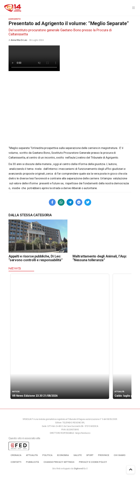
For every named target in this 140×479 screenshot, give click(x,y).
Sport (89, 455)
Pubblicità (32, 462)
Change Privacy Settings (59, 462)
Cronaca (16, 455)
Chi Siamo (119, 455)
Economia (63, 455)
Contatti (16, 462)
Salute (77, 455)
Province (103, 455)
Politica (47, 455)
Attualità (32, 455)
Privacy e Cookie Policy (93, 462)
